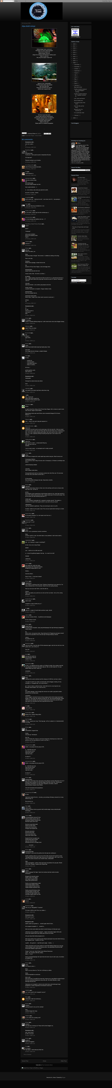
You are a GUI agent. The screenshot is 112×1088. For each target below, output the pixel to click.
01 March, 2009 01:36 (30, 353)
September (77, 70)
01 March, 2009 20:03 (30, 525)
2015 (74, 50)
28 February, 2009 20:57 (30, 214)
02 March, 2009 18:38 (30, 724)
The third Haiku (81, 177)
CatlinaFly (27, 388)
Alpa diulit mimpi (28, 26)
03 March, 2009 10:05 (30, 912)
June (75, 77)
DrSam (26, 248)
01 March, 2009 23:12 (30, 596)
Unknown (27, 326)
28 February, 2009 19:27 (30, 168)
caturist (27, 563)
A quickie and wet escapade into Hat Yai (83, 244)
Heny (26, 997)
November (77, 66)
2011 (74, 58)
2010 (74, 60)
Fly (26, 608)
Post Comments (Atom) (47, 1065)
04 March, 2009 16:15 (30, 1000)
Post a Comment (27, 1054)
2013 (74, 54)
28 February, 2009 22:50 (30, 245)
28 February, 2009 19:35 (30, 175)
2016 (74, 48)
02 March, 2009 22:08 (30, 803)
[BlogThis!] (46, 133)
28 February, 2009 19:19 (30, 162)
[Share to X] (47, 133)
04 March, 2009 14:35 (30, 994)
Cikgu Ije (27, 419)
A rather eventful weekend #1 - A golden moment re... (80, 95)
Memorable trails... (29, 426)
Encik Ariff (27, 333)
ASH (26, 355)
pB (26, 171)
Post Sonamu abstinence (84, 207)
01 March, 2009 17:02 (30, 510)
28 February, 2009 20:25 (30, 201)
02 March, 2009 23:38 (30, 866)
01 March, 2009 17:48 (30, 517)
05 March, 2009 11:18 (30, 1027)
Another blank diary (82, 236)
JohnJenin (27, 404)
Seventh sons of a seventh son (78, 110)
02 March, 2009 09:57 (30, 651)
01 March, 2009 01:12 (30, 340)
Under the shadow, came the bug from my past (84, 217)
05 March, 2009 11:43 (30, 1035)
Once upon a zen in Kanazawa (82, 254)
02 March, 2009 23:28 (30, 847)
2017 (74, 46)
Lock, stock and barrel (79, 98)
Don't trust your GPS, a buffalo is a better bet (83, 265)
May (75, 79)
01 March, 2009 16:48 (30, 481)
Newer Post (25, 1061)
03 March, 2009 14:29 (30, 918)
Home (44, 1061)
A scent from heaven (83, 188)
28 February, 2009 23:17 (30, 303)
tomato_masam (29, 210)
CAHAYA (27, 241)
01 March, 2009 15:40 (30, 450)
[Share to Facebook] (49, 133)
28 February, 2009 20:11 (30, 194)
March (76, 83)
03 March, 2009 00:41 (30, 896)
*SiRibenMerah (28, 439)
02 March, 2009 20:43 (30, 758)
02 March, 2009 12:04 (30, 672)
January (76, 115)
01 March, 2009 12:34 (30, 416)
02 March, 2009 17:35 (30, 709)
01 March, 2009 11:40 (30, 401)
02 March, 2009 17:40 (30, 716)
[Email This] (44, 133)
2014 (74, 52)
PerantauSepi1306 (29, 792)
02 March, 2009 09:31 (30, 621)
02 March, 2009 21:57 (30, 789)
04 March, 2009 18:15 (30, 1012)
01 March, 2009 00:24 (30, 315)
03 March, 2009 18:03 (30, 987)
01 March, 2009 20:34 (30, 537)
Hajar (26, 806)
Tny (26, 1046)
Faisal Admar (28, 513)
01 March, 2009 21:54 (30, 560)
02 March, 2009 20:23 (30, 742)
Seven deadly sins (78, 100)
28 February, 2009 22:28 (30, 238)
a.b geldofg (28, 197)
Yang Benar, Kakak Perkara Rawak (33, 223)
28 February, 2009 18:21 (30, 147)
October (76, 68)
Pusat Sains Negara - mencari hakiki (33, 135)
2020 (74, 44)
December (77, 64)
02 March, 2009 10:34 (30, 660)
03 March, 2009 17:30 (30, 960)
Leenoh (27, 815)
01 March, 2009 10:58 (30, 385)
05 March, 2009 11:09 (30, 1019)
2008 (74, 118)
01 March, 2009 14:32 (30, 423)
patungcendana (29, 178)
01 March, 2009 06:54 (30, 373)
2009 (74, 62)
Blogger (63, 1077)
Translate (82, 282)
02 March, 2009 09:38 (30, 640)
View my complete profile (77, 162)
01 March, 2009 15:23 (30, 436)
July (75, 75)
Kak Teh (27, 719)
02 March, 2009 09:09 (30, 612)
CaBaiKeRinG (28, 540)
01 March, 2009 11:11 (30, 392)
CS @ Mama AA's (29, 165)
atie (26, 706)
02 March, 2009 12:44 (30, 703)
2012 (74, 56)
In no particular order (79, 112)
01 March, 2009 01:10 (30, 330)
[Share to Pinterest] (50, 133)
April (75, 81)
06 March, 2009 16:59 (30, 1051)
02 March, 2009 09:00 (30, 605)
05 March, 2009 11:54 (30, 1043)
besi (26, 654)
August (76, 72)
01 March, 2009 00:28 (30, 323)
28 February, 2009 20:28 (30, 207)
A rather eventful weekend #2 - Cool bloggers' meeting (80, 90)
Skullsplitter (28, 663)
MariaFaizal (28, 150)
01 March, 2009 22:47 (30, 578)
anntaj (26, 899)
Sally (26, 204)
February (76, 85)
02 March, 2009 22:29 (30, 812)
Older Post (64, 1061)
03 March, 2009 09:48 (30, 902)
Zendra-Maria (28, 712)
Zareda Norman (29, 599)
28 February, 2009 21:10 (30, 221)
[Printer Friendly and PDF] (24, 133)
